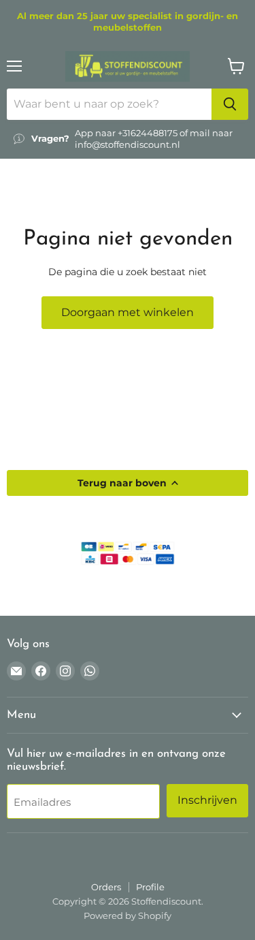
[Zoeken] (229, 104)
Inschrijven (207, 800)
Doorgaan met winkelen (127, 312)
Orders (106, 886)
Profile (150, 886)
